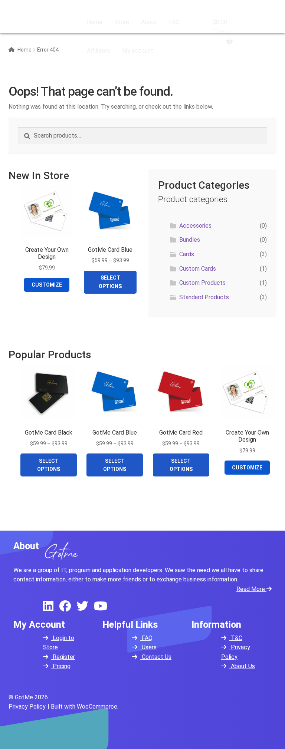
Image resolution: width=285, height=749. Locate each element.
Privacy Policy (27, 706)
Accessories (195, 225)
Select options (110, 282)
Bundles (189, 239)
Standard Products (204, 297)
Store (121, 22)
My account (137, 50)
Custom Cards (197, 268)
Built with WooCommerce (84, 706)
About (149, 22)
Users (148, 647)
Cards (186, 254)
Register (63, 656)
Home (94, 22)
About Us (242, 666)
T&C (235, 637)
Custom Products (202, 282)
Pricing (61, 666)
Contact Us (155, 656)
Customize (47, 285)
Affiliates (98, 50)
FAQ (174, 22)
